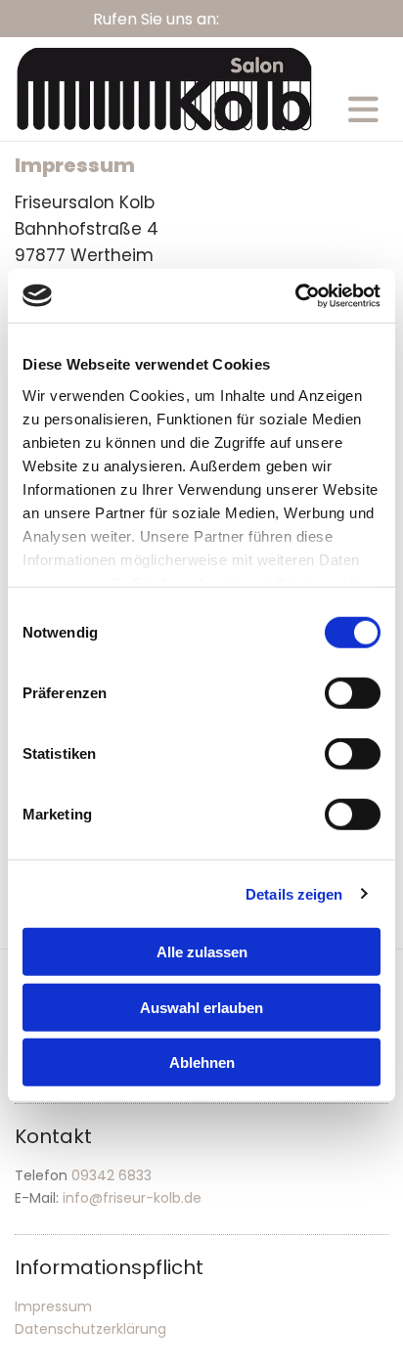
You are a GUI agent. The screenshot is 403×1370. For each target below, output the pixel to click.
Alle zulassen (202, 952)
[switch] (353, 693)
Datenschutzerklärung (90, 1329)
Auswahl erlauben (201, 1006)
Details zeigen (294, 893)
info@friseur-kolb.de (132, 1198)
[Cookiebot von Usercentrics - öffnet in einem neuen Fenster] (295, 295)
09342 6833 (267, 19)
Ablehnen (202, 1062)
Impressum (53, 1306)
